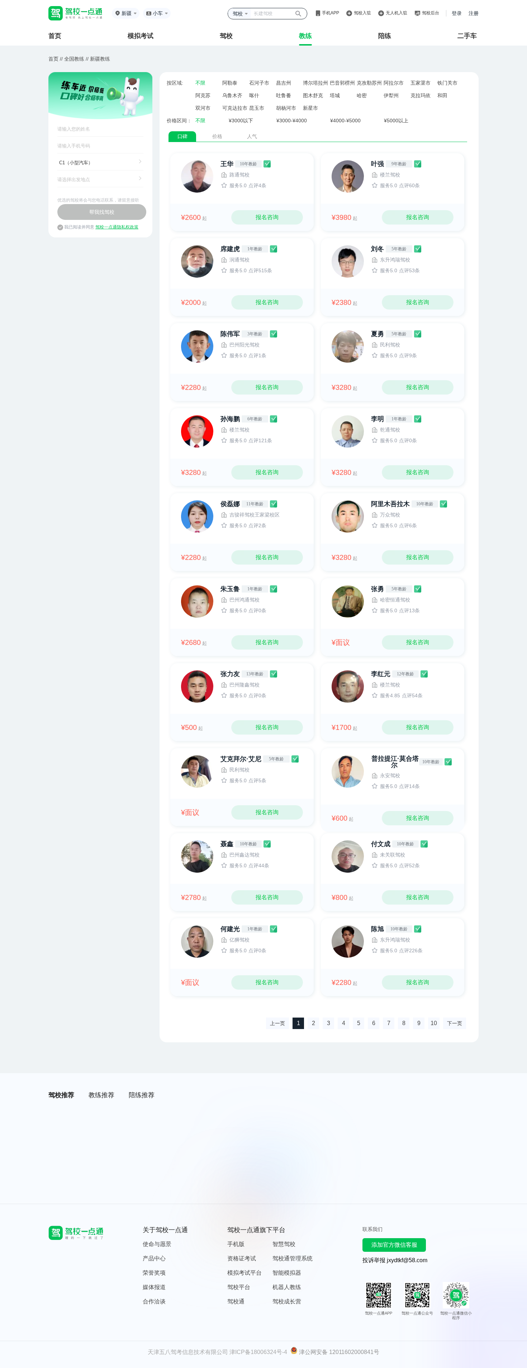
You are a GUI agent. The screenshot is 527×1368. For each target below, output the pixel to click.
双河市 (202, 108)
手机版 (235, 1244)
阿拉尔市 (394, 83)
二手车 (467, 35)
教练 (305, 35)
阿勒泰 (229, 83)
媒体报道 (154, 1287)
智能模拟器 (286, 1273)
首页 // (55, 59)
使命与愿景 (157, 1244)
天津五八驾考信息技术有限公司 (188, 1352)
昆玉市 (256, 108)
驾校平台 (238, 1287)
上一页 (277, 1023)
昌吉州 (283, 83)
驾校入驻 (362, 12)
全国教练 (74, 59)
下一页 (454, 1023)
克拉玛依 (420, 95)
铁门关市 (447, 83)
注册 (474, 13)
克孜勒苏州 (369, 83)
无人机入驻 (396, 12)
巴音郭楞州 (342, 83)
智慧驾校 (283, 1244)
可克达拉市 (234, 108)
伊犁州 (391, 95)
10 (434, 1023)
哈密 (362, 95)
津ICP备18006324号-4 (258, 1352)
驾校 (226, 35)
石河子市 (259, 83)
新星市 (310, 108)
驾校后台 (430, 12)
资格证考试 (241, 1258)
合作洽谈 (154, 1301)
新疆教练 (100, 59)
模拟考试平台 (244, 1273)
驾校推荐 (61, 1095)
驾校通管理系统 (292, 1258)
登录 (457, 13)
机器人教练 (286, 1287)
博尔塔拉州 (315, 83)
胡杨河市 (286, 108)
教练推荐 (101, 1095)
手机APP (330, 12)
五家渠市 (420, 83)
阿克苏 (202, 95)
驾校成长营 (286, 1301)
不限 (200, 83)
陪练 (384, 35)
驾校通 (235, 1301)
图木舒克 (313, 95)
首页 (54, 35)
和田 (442, 95)
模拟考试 (140, 35)
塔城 (335, 95)
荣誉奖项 (154, 1273)
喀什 (254, 95)
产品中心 (154, 1258)
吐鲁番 (283, 95)
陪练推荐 (142, 1095)
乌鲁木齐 (232, 95)
